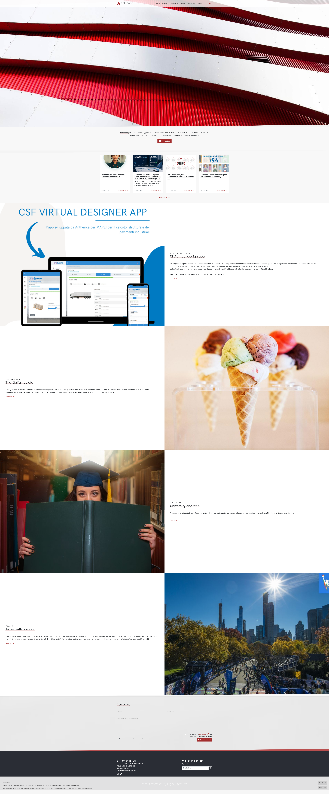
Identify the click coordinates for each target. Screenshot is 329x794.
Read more (173, 279)
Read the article (122, 190)
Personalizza (322, 787)
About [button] (200, 3)
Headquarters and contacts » (126, 770)
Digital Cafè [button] (191, 3)
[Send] (210, 768)
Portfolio (182, 3)
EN (209, 3)
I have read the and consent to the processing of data (200, 735)
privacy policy (203, 734)
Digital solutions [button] (161, 3)
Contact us (165, 141)
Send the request (205, 740)
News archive (165, 197)
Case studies (174, 3)
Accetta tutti (322, 783)
